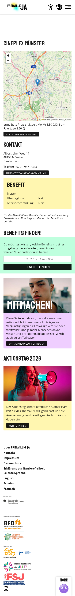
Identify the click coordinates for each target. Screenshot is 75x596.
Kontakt (9, 453)
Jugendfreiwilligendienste (17, 537)
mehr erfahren (17, 425)
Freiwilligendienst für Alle (17, 567)
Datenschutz (12, 463)
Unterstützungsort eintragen (26, 343)
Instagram (6, 588)
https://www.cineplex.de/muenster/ (26, 172)
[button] (37, 82)
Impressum (11, 458)
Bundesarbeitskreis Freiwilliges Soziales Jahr (17, 579)
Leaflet (47, 119)
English (8, 478)
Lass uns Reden (17, 554)
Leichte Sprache (59, 7)
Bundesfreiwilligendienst (17, 524)
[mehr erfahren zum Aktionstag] (37, 383)
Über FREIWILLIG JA (16, 447)
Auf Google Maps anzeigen (21, 134)
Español (8, 483)
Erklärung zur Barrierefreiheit (24, 468)
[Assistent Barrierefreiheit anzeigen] (50, 7)
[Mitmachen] (37, 295)
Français (9, 489)
